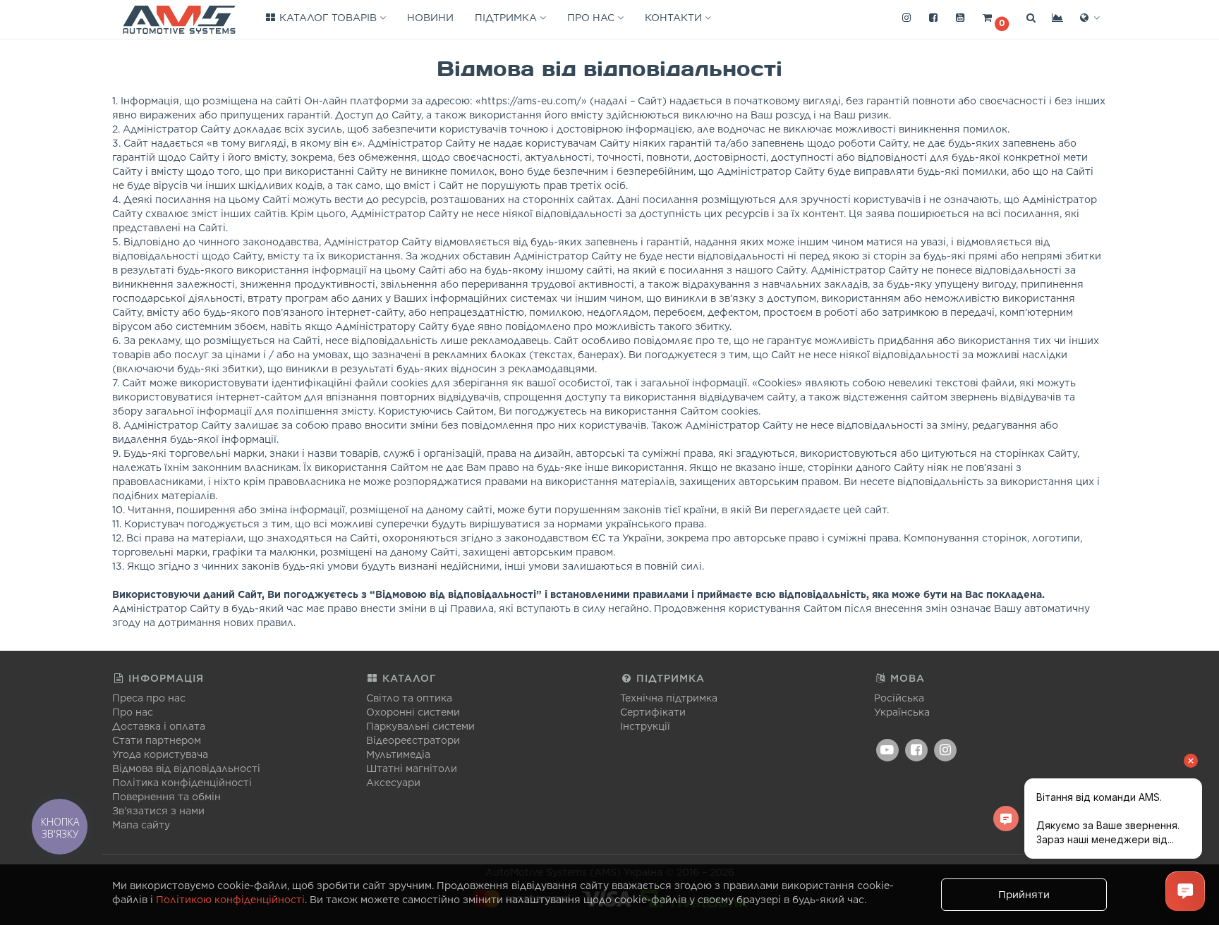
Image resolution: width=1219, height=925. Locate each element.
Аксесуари (393, 782)
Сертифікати (653, 712)
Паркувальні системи (420, 726)
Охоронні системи (413, 712)
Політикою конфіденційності (230, 899)
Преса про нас (149, 698)
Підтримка (507, 17)
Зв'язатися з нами (158, 810)
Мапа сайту (141, 825)
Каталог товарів (328, 17)
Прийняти (1024, 894)
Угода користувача (160, 754)
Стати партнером (156, 740)
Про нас (592, 17)
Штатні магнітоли (411, 768)
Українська (902, 712)
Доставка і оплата (158, 726)
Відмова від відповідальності (186, 768)
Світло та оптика (409, 698)
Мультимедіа (398, 754)
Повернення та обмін (166, 796)
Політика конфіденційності (182, 782)
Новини (430, 17)
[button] (995, 18)
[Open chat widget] (1185, 891)
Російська (899, 698)
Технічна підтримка (668, 698)
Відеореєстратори (413, 740)
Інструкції (645, 726)
